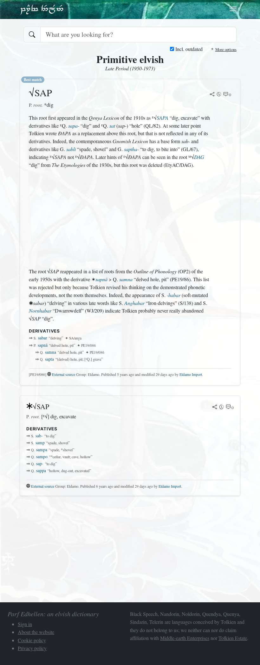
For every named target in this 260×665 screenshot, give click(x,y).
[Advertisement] (120, 218)
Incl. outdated (188, 49)
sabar (42, 338)
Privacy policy (32, 648)
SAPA (162, 117)
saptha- (131, 149)
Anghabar (134, 303)
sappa (41, 470)
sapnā (101, 279)
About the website (36, 632)
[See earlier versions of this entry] (219, 95)
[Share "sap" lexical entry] (212, 95)
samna (126, 279)
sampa (41, 450)
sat (112, 125)
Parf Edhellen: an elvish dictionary (42, 9)
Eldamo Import (190, 374)
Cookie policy (32, 640)
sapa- (73, 125)
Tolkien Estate (232, 638)
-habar (173, 295)
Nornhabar (40, 310)
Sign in (25, 624)
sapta (49, 359)
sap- (39, 463)
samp (40, 443)
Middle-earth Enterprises (184, 638)
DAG (199, 157)
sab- (39, 436)
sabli (71, 149)
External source (63, 374)
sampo (42, 456)
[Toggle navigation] (233, 8)
